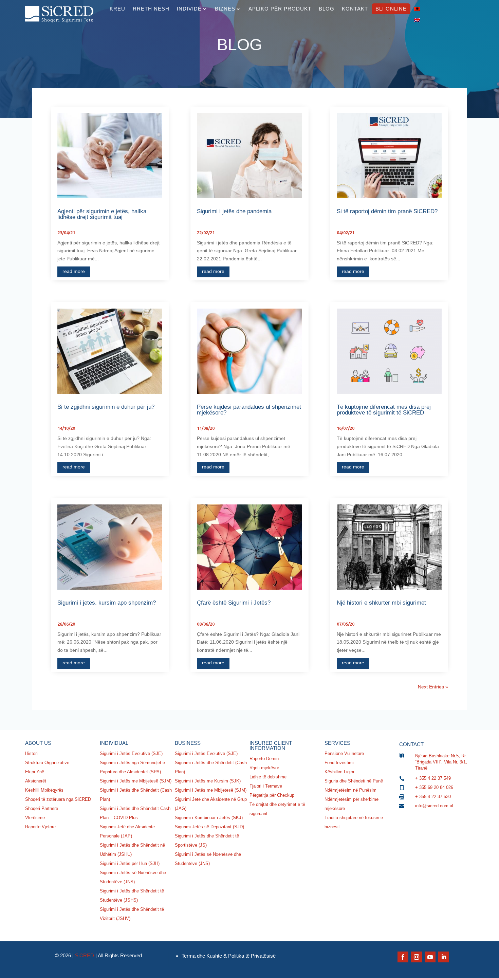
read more (73, 271)
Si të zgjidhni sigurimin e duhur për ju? (105, 407)
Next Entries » (433, 686)
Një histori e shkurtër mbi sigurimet (381, 602)
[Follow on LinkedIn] (443, 957)
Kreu (117, 9)
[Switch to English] (417, 19)
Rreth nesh (151, 9)
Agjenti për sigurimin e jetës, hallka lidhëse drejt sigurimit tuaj (101, 214)
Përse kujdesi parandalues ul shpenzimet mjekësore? (249, 410)
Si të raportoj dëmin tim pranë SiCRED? (387, 211)
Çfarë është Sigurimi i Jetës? (234, 602)
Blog (326, 9)
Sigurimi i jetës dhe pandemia (234, 211)
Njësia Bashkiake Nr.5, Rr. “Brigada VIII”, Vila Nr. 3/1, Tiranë (441, 762)
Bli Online (391, 9)
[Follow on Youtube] (430, 957)
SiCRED (84, 955)
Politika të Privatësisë (252, 956)
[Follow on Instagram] (416, 957)
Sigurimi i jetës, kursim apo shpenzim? (106, 602)
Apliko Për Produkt (279, 9)
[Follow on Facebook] (403, 957)
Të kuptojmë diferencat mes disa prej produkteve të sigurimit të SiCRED (384, 410)
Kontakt (355, 9)
